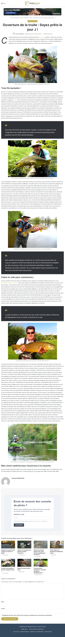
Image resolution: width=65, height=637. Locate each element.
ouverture (42, 37)
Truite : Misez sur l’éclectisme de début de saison (56, 551)
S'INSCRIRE (19, 525)
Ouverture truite (28, 17)
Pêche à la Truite (19, 17)
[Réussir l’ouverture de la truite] (24, 563)
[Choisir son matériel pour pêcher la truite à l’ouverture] (24, 545)
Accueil (12, 17)
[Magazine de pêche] (32, 3)
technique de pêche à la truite (9, 283)
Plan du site (16, 631)
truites (15, 100)
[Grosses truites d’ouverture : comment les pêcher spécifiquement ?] (41, 563)
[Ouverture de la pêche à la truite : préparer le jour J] (8, 563)
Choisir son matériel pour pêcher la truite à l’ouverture (24, 551)
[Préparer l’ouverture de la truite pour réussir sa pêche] (8, 545)
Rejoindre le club (19, 514)
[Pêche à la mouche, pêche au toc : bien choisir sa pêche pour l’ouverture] (41, 545)
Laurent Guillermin (20, 33)
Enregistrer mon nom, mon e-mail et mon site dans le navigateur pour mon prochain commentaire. (27, 615)
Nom (2, 601)
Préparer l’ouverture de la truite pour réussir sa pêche (8, 551)
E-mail (3, 608)
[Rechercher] (63, 4)
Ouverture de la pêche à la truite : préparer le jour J (8, 570)
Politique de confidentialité (36, 631)
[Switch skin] (60, 4)
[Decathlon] (32, 11)
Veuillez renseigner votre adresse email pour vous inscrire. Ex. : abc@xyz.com (30, 521)
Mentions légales (24, 631)
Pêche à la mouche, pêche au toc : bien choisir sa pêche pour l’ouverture (39, 552)
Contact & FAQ (48, 631)
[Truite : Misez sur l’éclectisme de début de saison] (57, 545)
